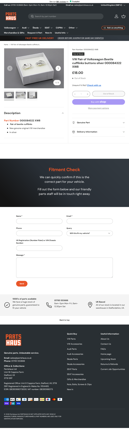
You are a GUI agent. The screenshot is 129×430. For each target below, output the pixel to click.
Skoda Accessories (75, 364)
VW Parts (71, 339)
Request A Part (34, 32)
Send (22, 283)
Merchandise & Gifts (14, 32)
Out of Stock (108, 94)
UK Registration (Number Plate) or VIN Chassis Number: (36, 241)
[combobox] (66, 16)
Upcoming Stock (108, 359)
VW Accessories (74, 344)
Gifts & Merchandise (76, 379)
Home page (106, 354)
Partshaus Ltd (15, 414)
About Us (105, 339)
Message (19, 255)
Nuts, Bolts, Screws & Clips (79, 384)
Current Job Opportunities (113, 369)
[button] (123, 16)
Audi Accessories (75, 354)
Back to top (65, 320)
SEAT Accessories (75, 374)
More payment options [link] (98, 108)
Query (69, 228)
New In (48, 32)
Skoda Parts (72, 359)
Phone (19, 228)
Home (6, 44)
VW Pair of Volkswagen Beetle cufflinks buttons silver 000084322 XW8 (26, 44)
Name (18, 216)
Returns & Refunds (109, 364)
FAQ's (103, 349)
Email (69, 216)
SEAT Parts (72, 369)
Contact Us (106, 344)
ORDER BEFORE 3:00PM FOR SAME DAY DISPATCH (81, 38)
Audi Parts (72, 349)
